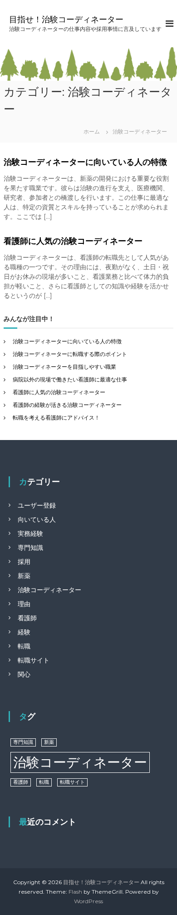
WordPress (88, 901)
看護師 (27, 618)
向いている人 (37, 519)
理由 (24, 604)
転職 (24, 646)
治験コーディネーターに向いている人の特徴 (85, 162)
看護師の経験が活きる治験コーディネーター (67, 404)
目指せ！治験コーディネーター (66, 20)
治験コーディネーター (49, 590)
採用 (24, 562)
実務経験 (30, 533)
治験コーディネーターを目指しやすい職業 (64, 366)
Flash (75, 891)
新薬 (24, 576)
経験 (24, 632)
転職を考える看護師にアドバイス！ (56, 417)
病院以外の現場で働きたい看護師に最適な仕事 (70, 379)
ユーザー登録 (37, 505)
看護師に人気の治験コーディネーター (73, 241)
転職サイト (33, 660)
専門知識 (30, 548)
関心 (24, 674)
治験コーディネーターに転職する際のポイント (70, 354)
